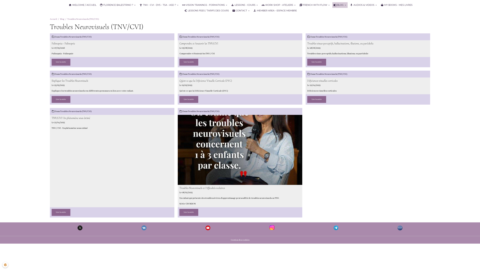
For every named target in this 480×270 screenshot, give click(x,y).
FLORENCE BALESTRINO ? (118, 5)
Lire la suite (61, 62)
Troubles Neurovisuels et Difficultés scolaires (202, 188)
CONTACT (241, 10)
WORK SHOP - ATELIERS (279, 5)
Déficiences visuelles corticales (322, 80)
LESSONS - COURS (245, 5)
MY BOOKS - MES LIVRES (398, 5)
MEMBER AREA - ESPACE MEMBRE (276, 10)
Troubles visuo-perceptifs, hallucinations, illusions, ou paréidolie (340, 43)
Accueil (53, 19)
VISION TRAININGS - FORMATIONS (205, 5)
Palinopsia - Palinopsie (63, 43)
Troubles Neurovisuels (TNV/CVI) (76, 37)
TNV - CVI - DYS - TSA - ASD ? (159, 5)
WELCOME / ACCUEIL (84, 5)
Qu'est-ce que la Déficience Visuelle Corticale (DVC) (205, 80)
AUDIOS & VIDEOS (364, 5)
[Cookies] (5, 265)
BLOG (340, 5)
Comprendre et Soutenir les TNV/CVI (198, 43)
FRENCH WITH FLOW (315, 5)
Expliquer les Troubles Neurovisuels (70, 80)
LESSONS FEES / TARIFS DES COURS (208, 10)
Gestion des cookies (240, 240)
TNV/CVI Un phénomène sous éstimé (71, 118)
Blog (62, 19)
